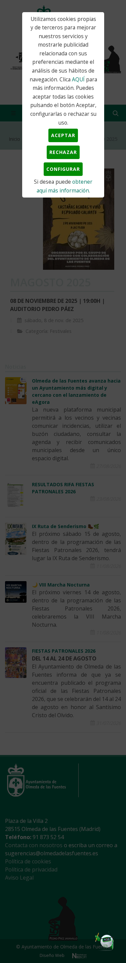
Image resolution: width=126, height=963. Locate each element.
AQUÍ (78, 79)
